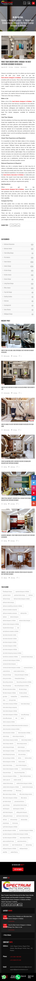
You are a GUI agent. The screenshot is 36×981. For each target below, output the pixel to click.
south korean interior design (22, 816)
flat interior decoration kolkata (9, 689)
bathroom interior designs (8, 602)
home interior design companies (10, 707)
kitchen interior (21, 762)
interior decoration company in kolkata (11, 729)
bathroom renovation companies (10, 610)
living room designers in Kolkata (10, 776)
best (18, 628)
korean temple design (26, 769)
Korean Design (18, 279)
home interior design (25, 704)
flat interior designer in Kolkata (9, 693)
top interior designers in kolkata (26, 830)
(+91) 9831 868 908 (15, 956)
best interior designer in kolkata (9, 642)
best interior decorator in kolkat (9, 635)
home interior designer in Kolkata (10, 711)
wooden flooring (14, 852)
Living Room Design (18, 283)
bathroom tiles (23, 613)
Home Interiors (15, 20)
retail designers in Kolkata (18, 809)
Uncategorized (18, 305)
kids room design (22, 754)
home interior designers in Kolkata (10, 715)
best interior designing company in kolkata (12, 653)
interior (22, 718)
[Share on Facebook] (11, 225)
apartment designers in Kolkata (22, 592)
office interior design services (25, 794)
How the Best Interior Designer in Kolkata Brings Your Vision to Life (18, 388)
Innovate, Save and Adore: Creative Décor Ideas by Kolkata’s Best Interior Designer (17, 573)
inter (16, 718)
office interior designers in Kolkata (10, 798)
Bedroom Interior (18, 248)
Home (3, 20)
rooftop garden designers (21, 812)
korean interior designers (21, 765)
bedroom (5, 617)
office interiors (24, 798)
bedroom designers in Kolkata (9, 621)
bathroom (30, 595)
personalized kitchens (19, 801)
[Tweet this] (15, 225)
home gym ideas (12, 700)
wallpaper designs (24, 849)
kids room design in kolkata (9, 758)
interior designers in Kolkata (24, 751)
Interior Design (18, 266)
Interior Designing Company (9, 754)
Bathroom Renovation (18, 244)
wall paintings (29, 845)
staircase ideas (24, 820)
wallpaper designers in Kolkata (9, 849)
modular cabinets (17, 780)
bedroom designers (14, 617)
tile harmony (15, 823)
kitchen (19, 758)
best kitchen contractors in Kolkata (10, 657)
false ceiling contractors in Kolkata (24, 682)
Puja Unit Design (18, 292)
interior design (6, 736)
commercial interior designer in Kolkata (11, 660)
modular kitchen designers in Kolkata (11, 787)
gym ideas (5, 697)
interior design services (22, 744)
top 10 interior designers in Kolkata (10, 827)
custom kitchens (6, 671)
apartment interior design (19, 595)
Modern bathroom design (25, 776)
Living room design (7, 773)
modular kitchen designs (27, 787)
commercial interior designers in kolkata (11, 668)
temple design (6, 823)
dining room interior (7, 678)
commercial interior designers (9, 664)
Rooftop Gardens (18, 296)
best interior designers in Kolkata (10, 649)
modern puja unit (6, 780)
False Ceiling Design (18, 253)
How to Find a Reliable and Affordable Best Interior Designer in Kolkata (17, 351)
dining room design (7, 675)
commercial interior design (27, 657)
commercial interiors (28, 668)
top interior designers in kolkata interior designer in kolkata (15, 834)
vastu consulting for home (8, 841)
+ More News (7, 935)
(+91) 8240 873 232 (15, 960)
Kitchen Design (18, 270)
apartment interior (7, 595)
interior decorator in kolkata (9, 733)
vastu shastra (6, 845)
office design (18, 791)
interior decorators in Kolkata (24, 733)
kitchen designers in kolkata (9, 762)
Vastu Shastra (18, 309)
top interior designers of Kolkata (9, 838)
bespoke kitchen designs (8, 628)
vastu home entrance (21, 841)
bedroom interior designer (24, 621)
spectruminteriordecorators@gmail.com (21, 967)
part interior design (7, 801)
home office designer (7, 718)
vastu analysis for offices (25, 838)
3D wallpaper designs (7, 592)
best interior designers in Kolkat (9, 646)
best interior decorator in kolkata (10, 639)
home (4, 700)
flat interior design (23, 689)
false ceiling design (7, 686)
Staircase (18, 301)
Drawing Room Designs (20, 678)
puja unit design (6, 805)
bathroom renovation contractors (10, 613)
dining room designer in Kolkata (21, 675)
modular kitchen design (8, 783)
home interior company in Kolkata (10, 704)
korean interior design (7, 765)
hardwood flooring (24, 697)
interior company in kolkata (9, 722)
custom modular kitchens (18, 671)
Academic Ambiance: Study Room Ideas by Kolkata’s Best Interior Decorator (18, 536)
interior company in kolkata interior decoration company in (15, 725)
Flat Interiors (18, 257)
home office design (25, 715)
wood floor (5, 852)
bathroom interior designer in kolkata (22, 599)
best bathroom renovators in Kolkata (10, 631)
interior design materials (8, 744)
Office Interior (18, 288)
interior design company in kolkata (10, 740)
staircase (5, 820)
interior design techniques (8, 747)
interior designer (21, 747)
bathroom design (6, 599)
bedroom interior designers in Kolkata (11, 624)
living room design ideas (19, 773)
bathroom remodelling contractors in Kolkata (12, 606)
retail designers (6, 809)
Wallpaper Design (18, 314)
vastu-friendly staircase (17, 845)
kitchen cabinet (28, 758)
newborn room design (7, 791)
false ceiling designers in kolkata (22, 686)
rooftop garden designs (8, 816)
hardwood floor (14, 697)
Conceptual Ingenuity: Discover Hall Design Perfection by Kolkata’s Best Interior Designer (16, 499)
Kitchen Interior (18, 275)
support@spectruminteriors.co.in (19, 969)
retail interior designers (8, 812)
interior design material (26, 740)
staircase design (13, 820)
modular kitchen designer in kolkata (24, 783)
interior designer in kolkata (8, 751)
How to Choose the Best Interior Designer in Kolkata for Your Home (17, 425)
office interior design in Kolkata (9, 794)
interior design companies (18, 736)
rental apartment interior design (20, 805)
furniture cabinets (23, 693)
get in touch (18, 869)
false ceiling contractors (8, 682)
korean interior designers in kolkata (10, 769)
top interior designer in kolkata (9, 830)
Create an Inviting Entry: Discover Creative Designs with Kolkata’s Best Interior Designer (16, 462)
